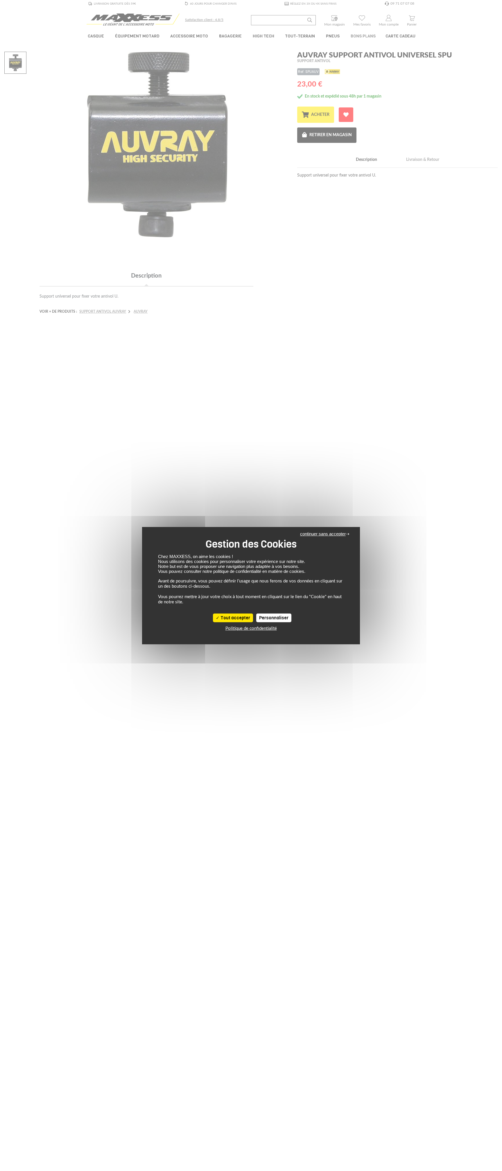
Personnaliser (273, 618)
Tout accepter (235, 618)
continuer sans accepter (323, 533)
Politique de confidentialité (251, 628)
